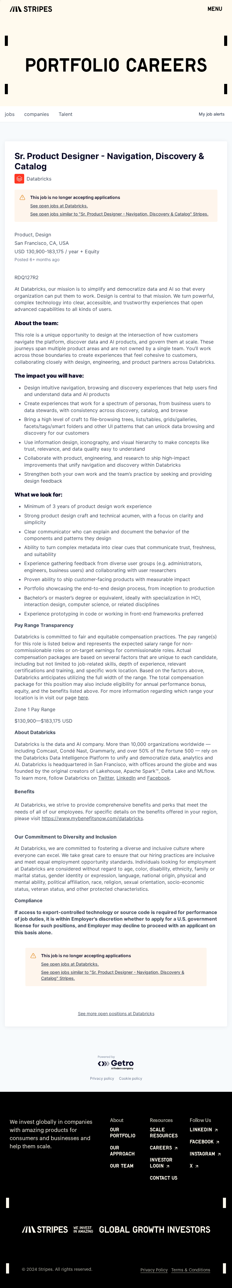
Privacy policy (102, 1078)
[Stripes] (31, 9)
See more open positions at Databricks (116, 1013)
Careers (161, 1148)
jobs (9, 114)
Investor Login (161, 1163)
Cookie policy (130, 1078)
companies (36, 114)
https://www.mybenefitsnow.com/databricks (92, 818)
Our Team (122, 1166)
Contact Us (163, 1178)
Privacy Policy (154, 1270)
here (83, 698)
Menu (215, 8)
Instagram (203, 1154)
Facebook (158, 778)
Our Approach (122, 1151)
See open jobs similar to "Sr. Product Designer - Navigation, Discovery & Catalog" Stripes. (119, 213)
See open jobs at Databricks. (59, 205)
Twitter (106, 778)
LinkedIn (126, 778)
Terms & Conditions (190, 1270)
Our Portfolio (122, 1133)
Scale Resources (164, 1133)
